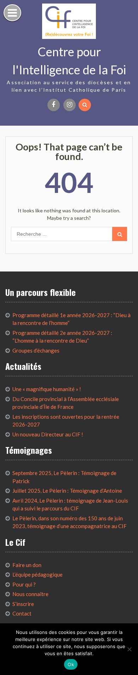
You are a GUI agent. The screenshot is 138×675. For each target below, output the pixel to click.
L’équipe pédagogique (37, 574)
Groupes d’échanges (35, 350)
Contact (21, 613)
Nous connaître (30, 594)
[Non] (129, 649)
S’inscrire (23, 604)
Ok (71, 664)
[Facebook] (53, 105)
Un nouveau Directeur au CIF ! (47, 434)
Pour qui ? (24, 584)
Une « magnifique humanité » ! (46, 389)
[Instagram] (69, 105)
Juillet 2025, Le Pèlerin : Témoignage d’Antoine (67, 490)
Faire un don (26, 565)
